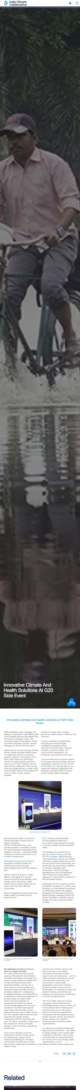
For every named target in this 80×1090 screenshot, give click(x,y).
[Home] (15, 3)
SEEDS (7, 875)
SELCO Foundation (50, 857)
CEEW (6, 845)
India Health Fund (48, 766)
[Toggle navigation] (77, 3)
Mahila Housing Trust (59, 854)
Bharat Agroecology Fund (14, 861)
